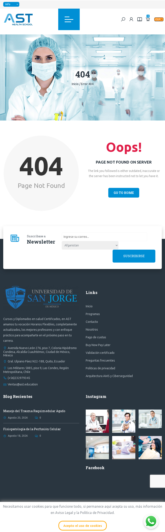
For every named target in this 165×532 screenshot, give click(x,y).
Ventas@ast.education (23, 384)
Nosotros (92, 329)
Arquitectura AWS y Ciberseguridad (109, 376)
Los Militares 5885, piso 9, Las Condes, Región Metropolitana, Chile (36, 370)
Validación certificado (100, 352)
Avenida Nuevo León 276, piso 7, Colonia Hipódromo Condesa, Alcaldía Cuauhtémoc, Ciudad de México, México (40, 351)
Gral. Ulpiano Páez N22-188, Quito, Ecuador (36, 361)
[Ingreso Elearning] (139, 19)
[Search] (123, 19)
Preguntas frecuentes (100, 360)
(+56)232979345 (19, 378)
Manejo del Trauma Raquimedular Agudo (34, 411)
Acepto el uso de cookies (82, 525)
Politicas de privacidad (100, 368)
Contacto (92, 321)
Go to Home (124, 193)
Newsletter (41, 241)
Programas (93, 314)
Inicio (75, 84)
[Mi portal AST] (131, 19)
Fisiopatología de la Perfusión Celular (32, 429)
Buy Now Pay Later (98, 345)
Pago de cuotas (96, 337)
